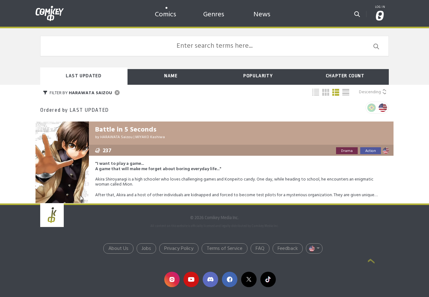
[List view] (335, 92)
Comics (165, 14)
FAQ (260, 249)
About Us (118, 249)
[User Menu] (380, 16)
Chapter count (345, 75)
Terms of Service (224, 249)
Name (170, 75)
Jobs (146, 249)
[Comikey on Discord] (210, 279)
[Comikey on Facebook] (229, 279)
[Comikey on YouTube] (191, 279)
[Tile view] (325, 92)
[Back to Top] (371, 261)
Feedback (288, 249)
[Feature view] (345, 92)
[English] (383, 107)
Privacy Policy (178, 249)
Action (370, 151)
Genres (213, 14)
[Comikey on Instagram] (172, 279)
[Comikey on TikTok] (268, 279)
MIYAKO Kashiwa (150, 137)
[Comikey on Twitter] (248, 279)
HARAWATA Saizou (116, 137)
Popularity (258, 75)
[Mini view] (315, 92)
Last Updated (83, 75)
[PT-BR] (371, 107)
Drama (347, 151)
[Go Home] (49, 7)
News (261, 14)
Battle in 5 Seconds (125, 129)
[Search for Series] (357, 12)
